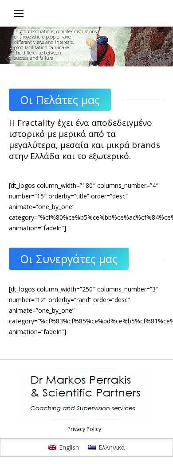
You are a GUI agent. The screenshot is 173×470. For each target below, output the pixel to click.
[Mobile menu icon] (18, 13)
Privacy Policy (84, 429)
